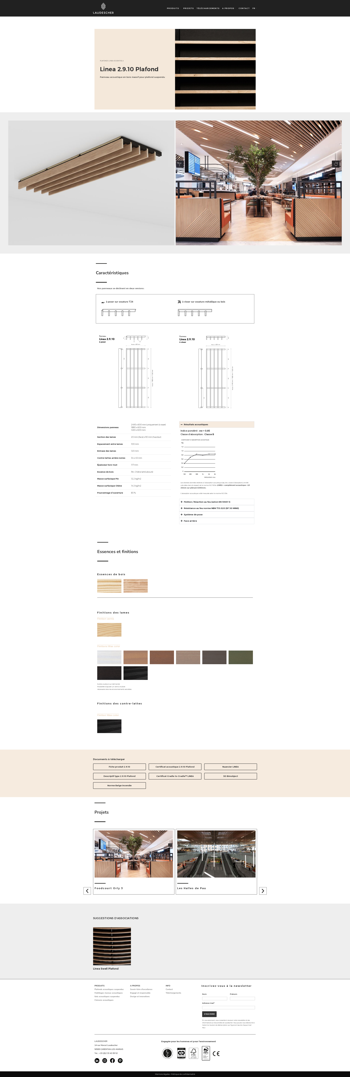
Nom (204, 994)
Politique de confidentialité (183, 1074)
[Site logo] (103, 8)
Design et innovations (140, 996)
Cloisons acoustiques (103, 1000)
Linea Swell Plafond (106, 968)
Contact (169, 989)
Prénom (233, 994)
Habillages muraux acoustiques (108, 993)
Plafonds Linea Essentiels (112, 61)
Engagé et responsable (140, 993)
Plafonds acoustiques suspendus (109, 989)
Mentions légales (162, 1074)
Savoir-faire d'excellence (141, 989)
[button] (87, 891)
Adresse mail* (208, 1003)
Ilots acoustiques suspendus (107, 996)
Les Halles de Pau (109, 888)
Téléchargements (173, 993)
